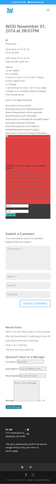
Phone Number (12, 376)
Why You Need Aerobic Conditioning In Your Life (28, 336)
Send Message (13, 407)
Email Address (13, 369)
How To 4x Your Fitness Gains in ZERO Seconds (28, 331)
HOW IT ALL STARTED (16, 345)
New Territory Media (38, 480)
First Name (11, 362)
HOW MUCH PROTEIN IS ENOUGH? (22, 340)
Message (10, 400)
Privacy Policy (19, 447)
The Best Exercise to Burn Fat (20, 349)
